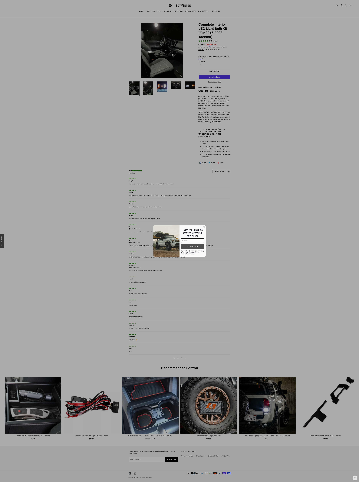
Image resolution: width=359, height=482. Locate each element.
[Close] (204, 227)
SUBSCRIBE (193, 246)
